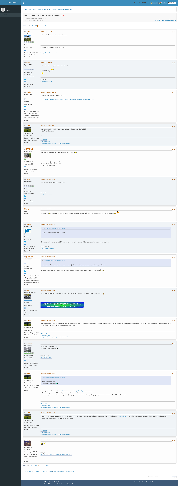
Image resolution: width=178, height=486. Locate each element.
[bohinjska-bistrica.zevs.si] (25, 50)
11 (42, 26)
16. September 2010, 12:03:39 (48, 125)
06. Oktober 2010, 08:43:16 (48, 320)
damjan (28, 224)
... (34, 26)
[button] (23, 3)
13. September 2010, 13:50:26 (48, 92)
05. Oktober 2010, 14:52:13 (48, 224)
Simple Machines (58, 481)
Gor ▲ (153, 481)
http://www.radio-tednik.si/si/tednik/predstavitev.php (76, 391)
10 (40, 26)
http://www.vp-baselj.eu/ (47, 248)
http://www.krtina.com (46, 81)
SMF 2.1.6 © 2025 (48, 481)
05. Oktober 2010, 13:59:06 (48, 179)
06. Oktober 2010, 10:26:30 (48, 343)
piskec (28, 62)
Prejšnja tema (159, 20)
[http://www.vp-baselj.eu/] (25, 244)
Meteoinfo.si (44, 139)
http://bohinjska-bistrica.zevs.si (49, 53)
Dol (24, 26)
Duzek (28, 32)
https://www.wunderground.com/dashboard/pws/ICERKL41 (56, 454)
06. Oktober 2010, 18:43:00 (48, 440)
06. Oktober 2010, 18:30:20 (48, 412)
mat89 (28, 126)
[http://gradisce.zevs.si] (25, 109)
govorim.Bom (122, 416)
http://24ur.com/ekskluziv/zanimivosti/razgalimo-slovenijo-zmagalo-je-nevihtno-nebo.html (67, 99)
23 (46, 26)
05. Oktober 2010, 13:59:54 (48, 209)
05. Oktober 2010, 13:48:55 (48, 149)
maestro (29, 343)
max (27, 290)
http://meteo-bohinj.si (46, 357)
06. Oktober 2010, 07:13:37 (48, 290)
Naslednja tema (170, 20)
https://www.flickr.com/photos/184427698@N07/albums (55, 143)
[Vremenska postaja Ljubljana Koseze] (25, 167)
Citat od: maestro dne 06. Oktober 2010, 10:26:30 (54, 377)
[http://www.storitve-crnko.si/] (25, 360)
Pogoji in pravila (147, 481)
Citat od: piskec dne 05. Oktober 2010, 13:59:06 (54, 228)
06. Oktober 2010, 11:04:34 (48, 373)
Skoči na (150, 477)
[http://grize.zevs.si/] (25, 308)
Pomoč (141, 481)
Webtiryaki (136, 481)
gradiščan (29, 92)
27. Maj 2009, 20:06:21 (46, 62)
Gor (24, 465)
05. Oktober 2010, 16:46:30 (48, 256)
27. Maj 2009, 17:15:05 (46, 31)
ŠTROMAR (29, 149)
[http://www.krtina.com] (25, 82)
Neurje (28, 440)
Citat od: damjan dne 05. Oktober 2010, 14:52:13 (54, 260)
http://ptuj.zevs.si (45, 141)
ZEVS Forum (11, 2)
